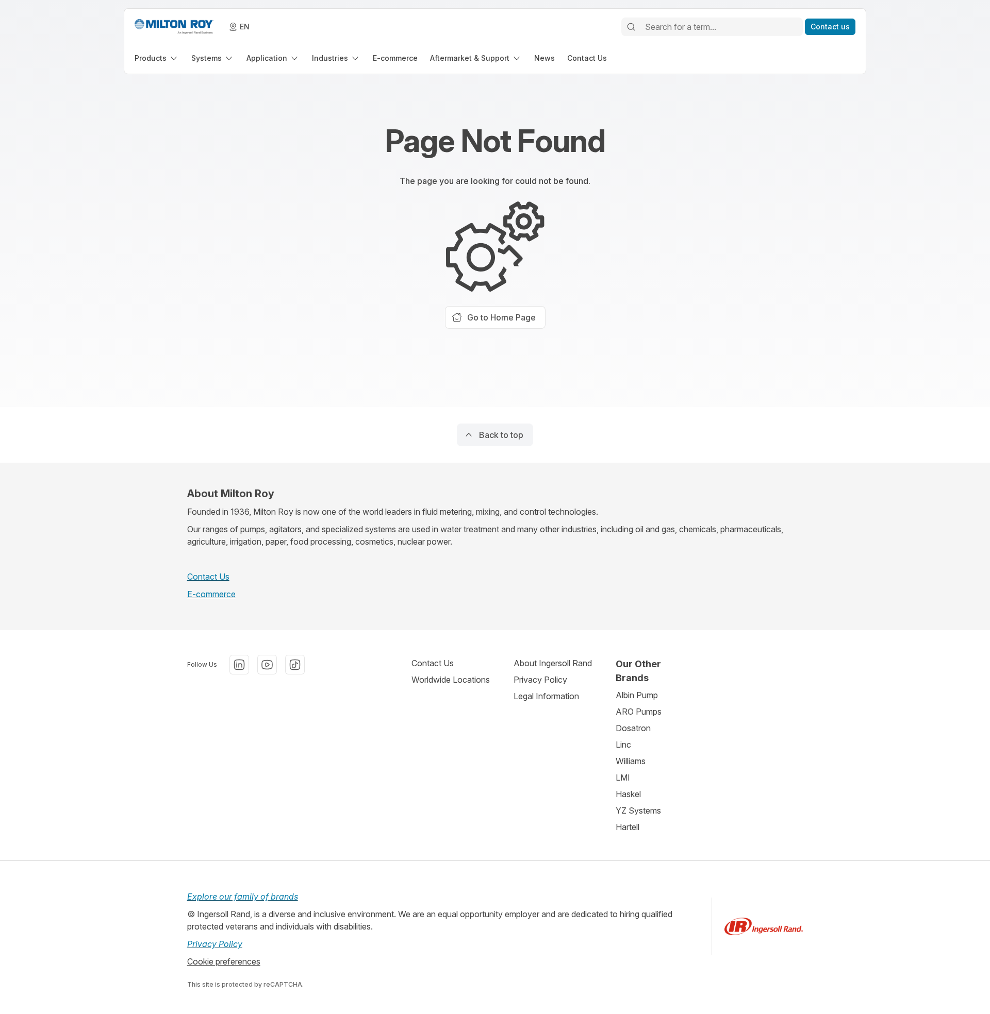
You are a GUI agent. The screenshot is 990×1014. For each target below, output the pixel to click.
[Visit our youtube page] (267, 664)
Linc (623, 744)
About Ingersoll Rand (553, 663)
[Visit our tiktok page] (295, 664)
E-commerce (211, 594)
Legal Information (546, 696)
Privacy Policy (540, 679)
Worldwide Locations (450, 679)
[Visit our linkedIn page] (239, 664)
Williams (631, 761)
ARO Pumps (639, 711)
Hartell (627, 827)
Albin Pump (637, 695)
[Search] (631, 27)
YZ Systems (638, 810)
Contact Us (208, 576)
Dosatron (633, 728)
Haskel (628, 794)
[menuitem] (157, 58)
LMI (623, 777)
